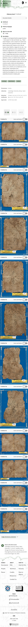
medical (18, 81)
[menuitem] (4, 565)
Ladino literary (11, 81)
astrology (4, 81)
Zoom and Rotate (18, 257)
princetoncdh (15, 603)
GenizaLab (14, 596)
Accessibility (14, 609)
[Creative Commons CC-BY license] (14, 616)
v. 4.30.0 (14, 620)
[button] (6, 4)
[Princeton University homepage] (14, 624)
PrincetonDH (15, 599)
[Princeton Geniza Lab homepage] (9, 588)
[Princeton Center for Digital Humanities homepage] (19, 588)
